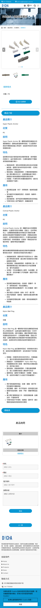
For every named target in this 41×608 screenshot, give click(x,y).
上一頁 (20, 525)
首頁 (5, 27)
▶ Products (5, 567)
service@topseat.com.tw (25, 1)
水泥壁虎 (16, 27)
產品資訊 (10, 27)
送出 (20, 511)
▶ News (4, 570)
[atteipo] (7, 540)
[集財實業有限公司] (5, 5)
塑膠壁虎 (20, 454)
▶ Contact (4, 573)
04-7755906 (7, 1)
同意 (20, 604)
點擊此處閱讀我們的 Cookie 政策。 (20, 600)
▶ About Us (5, 564)
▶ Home (4, 561)
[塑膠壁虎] (20, 441)
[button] (3, 50)
